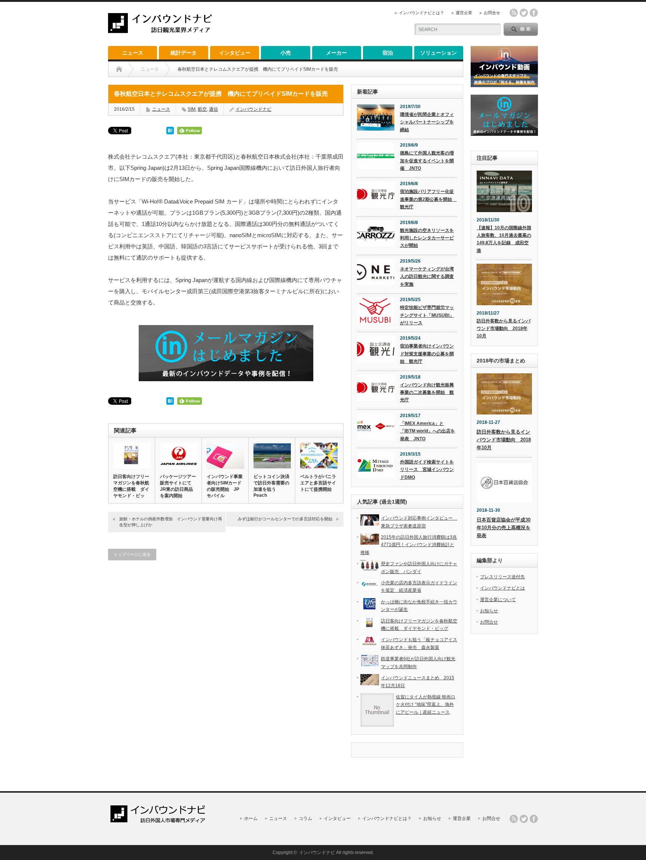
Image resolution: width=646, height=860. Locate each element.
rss (514, 13)
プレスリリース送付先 (502, 576)
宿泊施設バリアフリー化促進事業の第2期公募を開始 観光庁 (428, 199)
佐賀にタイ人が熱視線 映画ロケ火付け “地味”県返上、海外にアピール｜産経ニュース (425, 704)
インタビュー (234, 53)
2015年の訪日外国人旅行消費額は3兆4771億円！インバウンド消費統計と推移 (408, 545)
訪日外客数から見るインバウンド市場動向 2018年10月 (503, 328)
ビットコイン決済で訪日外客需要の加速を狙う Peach (271, 486)
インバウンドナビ (253, 109)
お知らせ (489, 610)
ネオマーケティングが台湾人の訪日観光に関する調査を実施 (427, 276)
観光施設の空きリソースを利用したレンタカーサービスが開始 (427, 238)
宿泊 (387, 53)
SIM (192, 109)
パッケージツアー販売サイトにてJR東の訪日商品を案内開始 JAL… (178, 489)
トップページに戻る (132, 554)
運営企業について (498, 599)
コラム (305, 818)
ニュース (132, 53)
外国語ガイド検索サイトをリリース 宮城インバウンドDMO (427, 469)
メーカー (336, 53)
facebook (534, 13)
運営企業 (464, 12)
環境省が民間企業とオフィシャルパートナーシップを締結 (427, 122)
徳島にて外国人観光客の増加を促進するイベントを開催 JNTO (427, 160)
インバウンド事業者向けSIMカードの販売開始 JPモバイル (225, 486)
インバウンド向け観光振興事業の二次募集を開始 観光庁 (427, 392)
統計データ (183, 53)
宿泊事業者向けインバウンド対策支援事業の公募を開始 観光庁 (427, 353)
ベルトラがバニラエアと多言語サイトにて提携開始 (318, 483)
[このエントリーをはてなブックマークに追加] (170, 132)
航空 (202, 109)
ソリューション (438, 53)
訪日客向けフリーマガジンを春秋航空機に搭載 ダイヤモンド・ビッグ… (131, 489)
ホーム (251, 818)
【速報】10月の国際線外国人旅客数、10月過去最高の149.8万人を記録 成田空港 (504, 239)
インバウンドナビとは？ (421, 12)
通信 (213, 109)
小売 (285, 53)
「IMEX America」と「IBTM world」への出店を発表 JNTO (427, 431)
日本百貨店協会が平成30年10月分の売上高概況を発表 (503, 527)
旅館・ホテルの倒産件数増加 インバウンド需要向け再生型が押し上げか (170, 522)
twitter (524, 13)
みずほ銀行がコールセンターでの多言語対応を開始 (285, 519)
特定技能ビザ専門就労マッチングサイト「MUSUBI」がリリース (427, 315)
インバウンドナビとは (502, 588)
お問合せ (492, 12)
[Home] (119, 69)
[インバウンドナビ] (160, 30)
